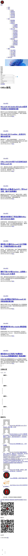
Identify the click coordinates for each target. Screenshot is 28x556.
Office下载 (12, 55)
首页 (9, 7)
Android (12, 46)
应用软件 (12, 23)
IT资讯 (12, 10)
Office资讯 (12, 54)
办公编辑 (15, 24)
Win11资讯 (12, 50)
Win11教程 (12, 53)
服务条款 (7, 499)
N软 (7, 537)
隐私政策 (12, 499)
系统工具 (12, 28)
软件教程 (12, 47)
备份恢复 (15, 33)
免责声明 (16, 499)
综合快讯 (12, 17)
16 (4, 372)
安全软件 (15, 30)
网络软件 (12, 38)
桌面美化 (15, 37)
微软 (9, 48)
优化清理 (15, 31)
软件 (9, 18)
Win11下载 (12, 51)
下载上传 (15, 40)
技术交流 (10, 57)
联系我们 (21, 499)
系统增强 (15, 34)
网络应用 (15, 43)
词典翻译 (15, 26)
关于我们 (3, 499)
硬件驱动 (15, 36)
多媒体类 (12, 21)
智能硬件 (12, 11)
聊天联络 (15, 44)
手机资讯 (12, 13)
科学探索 (12, 14)
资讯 (9, 8)
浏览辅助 (15, 41)
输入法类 (15, 27)
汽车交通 (12, 16)
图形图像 (12, 20)
